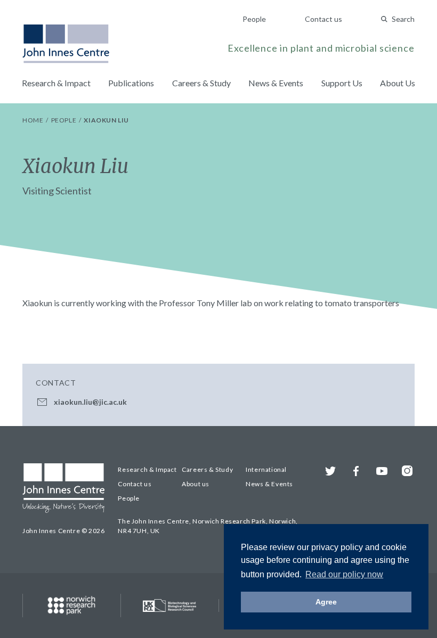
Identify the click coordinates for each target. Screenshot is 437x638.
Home (33, 120)
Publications (131, 83)
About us (195, 484)
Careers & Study (201, 83)
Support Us (341, 83)
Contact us (323, 18)
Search (403, 18)
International (266, 469)
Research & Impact (56, 83)
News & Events (275, 83)
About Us (397, 83)
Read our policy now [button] (344, 574)
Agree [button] (326, 602)
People (254, 18)
